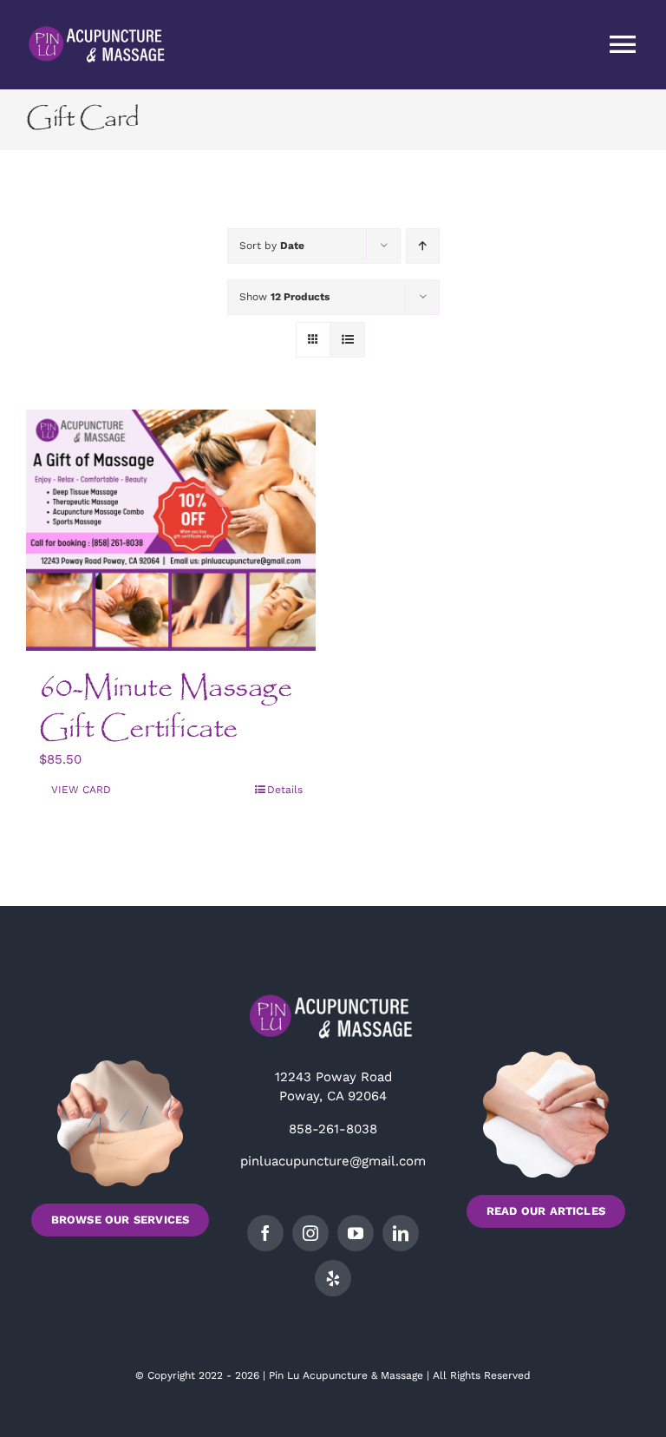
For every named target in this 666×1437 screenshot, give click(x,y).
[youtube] (355, 1233)
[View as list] (347, 340)
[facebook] (265, 1233)
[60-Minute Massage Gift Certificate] (171, 530)
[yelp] (333, 1278)
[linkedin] (400, 1233)
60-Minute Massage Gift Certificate (165, 708)
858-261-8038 (333, 1129)
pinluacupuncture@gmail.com (333, 1161)
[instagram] (310, 1233)
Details (285, 790)
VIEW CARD (81, 790)
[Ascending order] (423, 246)
